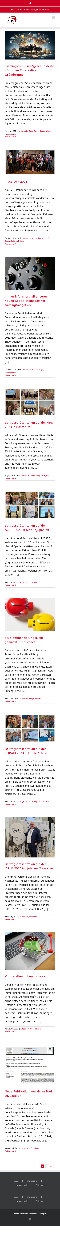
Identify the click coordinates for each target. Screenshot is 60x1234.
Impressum (32, 1180)
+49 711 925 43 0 (20, 9)
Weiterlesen (9, 137)
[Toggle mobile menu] (53, 17)
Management (10, 134)
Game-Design (34, 131)
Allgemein (23, 131)
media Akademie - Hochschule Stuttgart (30, 1213)
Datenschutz (22, 1185)
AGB (16, 1180)
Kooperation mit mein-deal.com (27, 977)
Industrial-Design (18, 241)
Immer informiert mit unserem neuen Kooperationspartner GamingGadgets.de (27, 301)
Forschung (35, 475)
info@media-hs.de (40, 9)
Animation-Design (39, 238)
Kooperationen (46, 131)
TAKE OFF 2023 (16, 182)
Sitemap (40, 1185)
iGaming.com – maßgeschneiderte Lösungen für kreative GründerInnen (29, 70)
